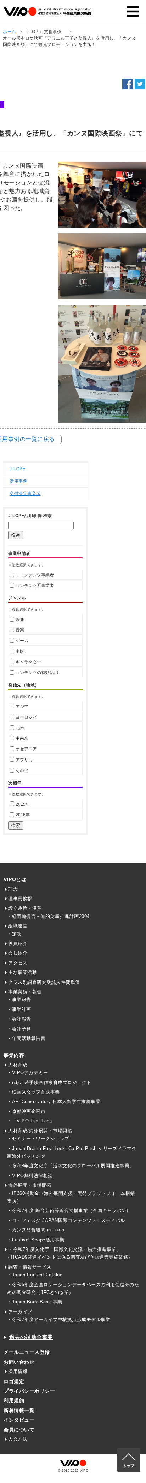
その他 (22, 770)
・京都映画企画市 (26, 1111)
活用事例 (18, 481)
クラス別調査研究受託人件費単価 (44, 982)
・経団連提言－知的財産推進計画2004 (48, 916)
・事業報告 (19, 999)
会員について (19, 1430)
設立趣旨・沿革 (25, 908)
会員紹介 (17, 953)
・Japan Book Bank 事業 (34, 1302)
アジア (22, 706)
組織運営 (17, 925)
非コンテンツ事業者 (35, 575)
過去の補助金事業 (31, 1337)
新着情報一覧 (19, 1410)
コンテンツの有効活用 (37, 672)
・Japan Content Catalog (34, 1274)
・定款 (14, 934)
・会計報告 (19, 1019)
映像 (20, 619)
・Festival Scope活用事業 (35, 1239)
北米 (20, 727)
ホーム (9, 31)
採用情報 (17, 1371)
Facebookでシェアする (127, 84)
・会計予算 (19, 1028)
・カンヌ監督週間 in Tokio (35, 1230)
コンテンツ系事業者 (35, 585)
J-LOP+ (17, 468)
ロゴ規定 (14, 1381)
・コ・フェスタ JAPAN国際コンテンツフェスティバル (66, 1220)
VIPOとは (15, 879)
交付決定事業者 (25, 493)
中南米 (22, 738)
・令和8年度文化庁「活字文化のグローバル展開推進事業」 (70, 1165)
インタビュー (19, 1420)
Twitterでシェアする (140, 84)
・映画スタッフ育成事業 (33, 1092)
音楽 (20, 630)
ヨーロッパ (26, 717)
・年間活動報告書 (26, 1038)
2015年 (23, 804)
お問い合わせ (19, 1362)
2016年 (23, 814)
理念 (13, 889)
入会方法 (17, 1439)
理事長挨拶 (20, 898)
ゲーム (22, 640)
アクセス (17, 963)
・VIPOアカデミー (27, 1072)
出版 (20, 651)
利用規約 (14, 1400)
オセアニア (26, 748)
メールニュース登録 (27, 1352)
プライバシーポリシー (29, 1391)
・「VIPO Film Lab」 (30, 1121)
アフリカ (24, 759)
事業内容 (14, 1055)
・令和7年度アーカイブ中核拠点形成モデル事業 (58, 1319)
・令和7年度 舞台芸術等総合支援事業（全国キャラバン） (69, 1210)
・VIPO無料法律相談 (30, 1175)
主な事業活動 (22, 972)
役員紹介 (17, 943)
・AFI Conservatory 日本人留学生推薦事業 (53, 1101)
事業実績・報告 (25, 991)
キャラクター (28, 662)
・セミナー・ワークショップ (38, 1138)
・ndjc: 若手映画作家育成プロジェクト (49, 1082)
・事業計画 (19, 1009)
